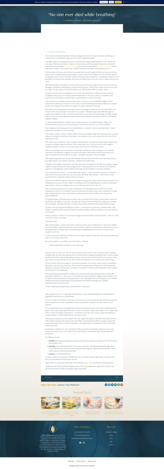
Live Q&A (88, 366)
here (111, 363)
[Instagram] (83, 442)
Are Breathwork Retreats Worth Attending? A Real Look (50, 413)
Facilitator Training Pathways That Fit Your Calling (71, 413)
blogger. (86, 363)
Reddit (61, 294)
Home (46, 52)
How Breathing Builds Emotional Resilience (92, 413)
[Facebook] (80, 442)
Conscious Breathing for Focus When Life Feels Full (114, 413)
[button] (106, 384)
